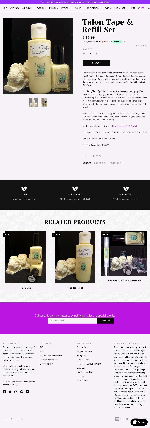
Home (5, 8)
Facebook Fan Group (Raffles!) (89, 363)
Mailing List (81, 355)
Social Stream (82, 380)
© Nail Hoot (6, 419)
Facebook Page (83, 359)
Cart (140, 8)
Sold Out (96, 63)
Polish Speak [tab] (116, 163)
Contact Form (82, 347)
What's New (14, 8)
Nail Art (78, 8)
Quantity (87, 49)
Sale (116, 8)
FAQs (42, 347)
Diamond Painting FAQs (49, 359)
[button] (115, 42)
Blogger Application (84, 351)
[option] (38, 56)
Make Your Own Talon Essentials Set (124, 280)
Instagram (81, 368)
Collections (27, 8)
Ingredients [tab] (100, 163)
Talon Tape (26, 287)
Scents (42, 351)
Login (133, 8)
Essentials (65, 8)
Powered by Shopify (17, 419)
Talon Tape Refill (75, 287)
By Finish (52, 8)
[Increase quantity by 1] (96, 53)
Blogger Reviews (46, 363)
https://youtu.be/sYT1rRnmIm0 (124, 126)
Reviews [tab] (87, 163)
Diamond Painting (93, 8)
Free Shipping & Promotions (51, 355)
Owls (107, 8)
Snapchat (80, 376)
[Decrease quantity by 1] (84, 53)
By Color (40, 8)
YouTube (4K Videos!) (85, 372)
